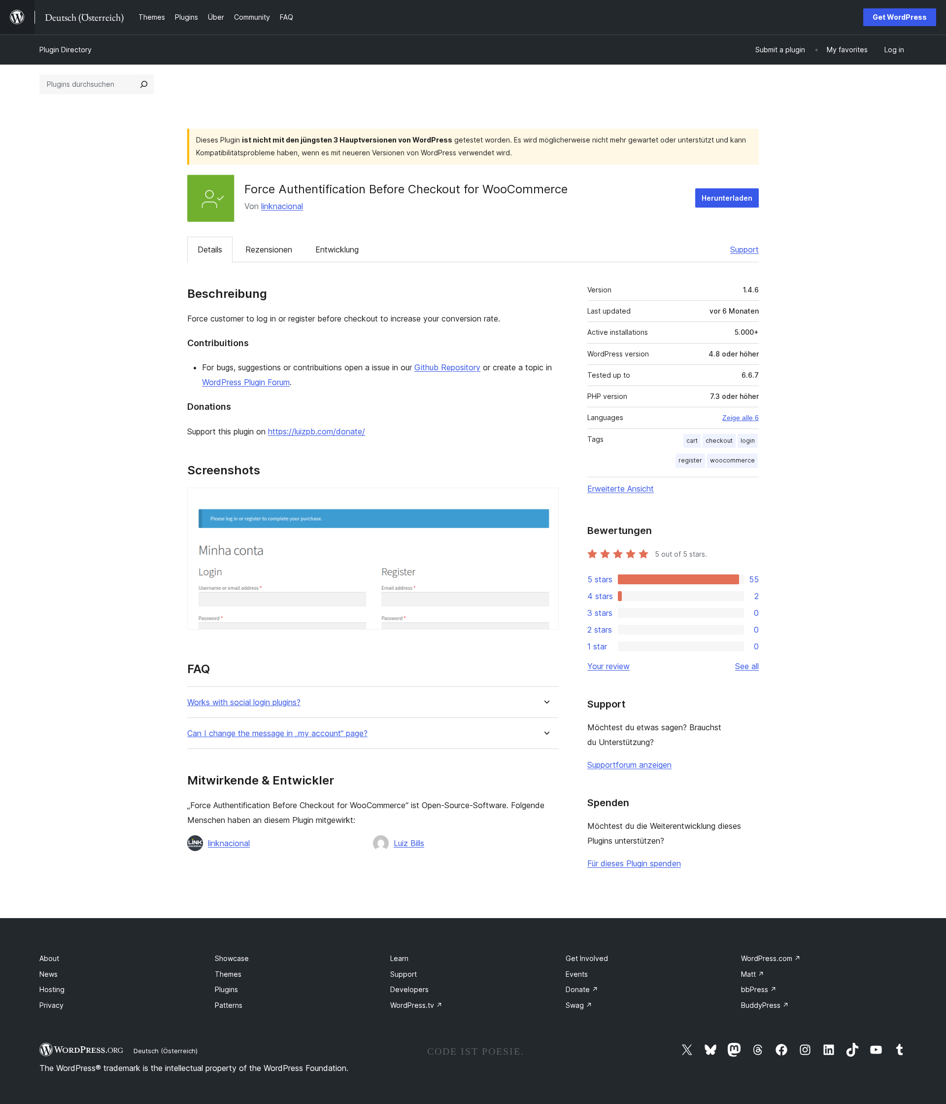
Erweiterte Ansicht (620, 489)
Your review (608, 666)
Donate (582, 989)
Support (744, 249)
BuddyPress (765, 1005)
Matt (752, 974)
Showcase (232, 958)
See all (747, 666)
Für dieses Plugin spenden (634, 863)
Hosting (52, 989)
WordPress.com (771, 958)
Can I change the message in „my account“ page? (277, 733)
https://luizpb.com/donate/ (316, 431)
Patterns (228, 1005)
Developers (409, 989)
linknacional (282, 206)
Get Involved (587, 958)
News (48, 974)
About (49, 958)
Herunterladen (727, 198)
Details (210, 249)
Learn (399, 958)
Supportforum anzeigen (629, 765)
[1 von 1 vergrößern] (545, 501)
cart (692, 440)
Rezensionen (268, 249)
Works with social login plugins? (244, 702)
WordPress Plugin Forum (246, 382)
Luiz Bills (409, 843)
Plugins (226, 989)
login (748, 440)
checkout (719, 440)
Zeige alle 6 (740, 418)
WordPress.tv (416, 1005)
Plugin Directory (65, 49)
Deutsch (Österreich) (166, 1051)
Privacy (51, 1005)
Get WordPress (900, 17)
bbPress (759, 989)
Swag (579, 1005)
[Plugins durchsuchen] (144, 84)
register (690, 460)
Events (577, 974)
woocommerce (732, 460)
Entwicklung (337, 249)
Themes (228, 974)
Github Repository (447, 367)
